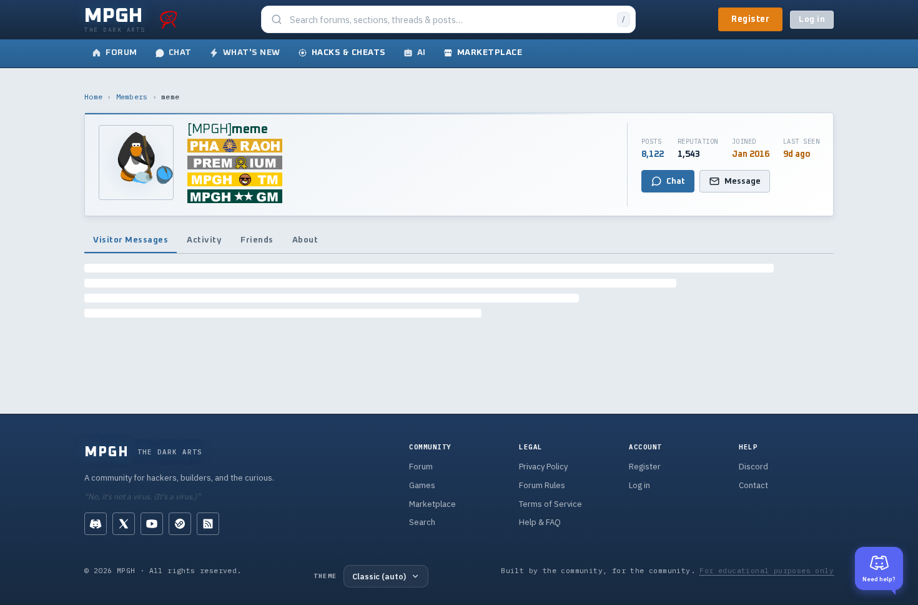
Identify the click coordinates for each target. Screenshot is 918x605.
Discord (753, 466)
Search (422, 522)
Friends (257, 240)
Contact (753, 485)
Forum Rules (542, 485)
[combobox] (450, 19)
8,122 (652, 154)
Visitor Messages (130, 240)
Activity (204, 240)
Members (132, 96)
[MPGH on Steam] (180, 523)
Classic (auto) (379, 576)
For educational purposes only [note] (766, 570)
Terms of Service (550, 504)
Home (93, 96)
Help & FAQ (540, 522)
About (305, 240)
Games (422, 485)
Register (750, 19)
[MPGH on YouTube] (152, 523)
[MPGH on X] (123, 523)
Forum (421, 466)
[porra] (168, 19)
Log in (812, 20)
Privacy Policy (543, 466)
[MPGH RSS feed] (208, 523)
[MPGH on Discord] (95, 523)
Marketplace (432, 504)
